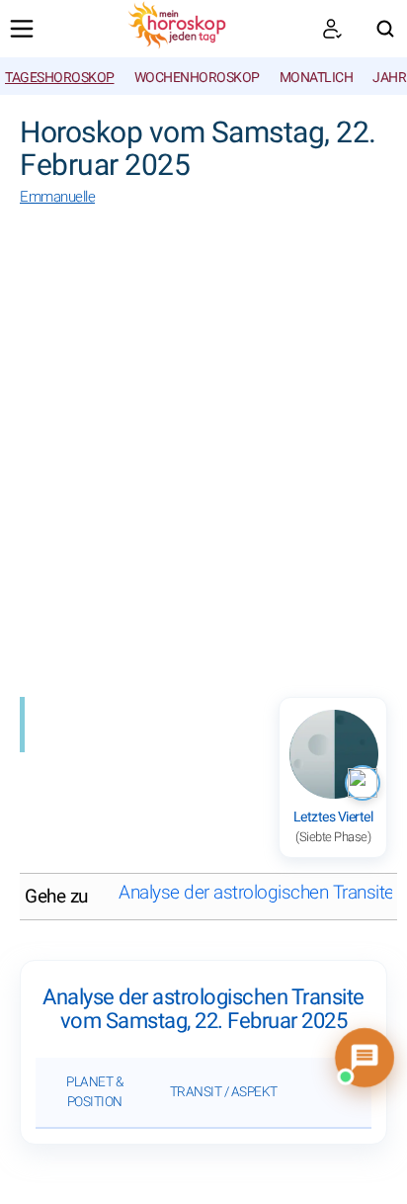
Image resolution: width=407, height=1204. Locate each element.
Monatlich (317, 77)
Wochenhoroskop (197, 77)
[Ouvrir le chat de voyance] (365, 1058)
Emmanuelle (57, 197)
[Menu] (22, 29)
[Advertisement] (203, 455)
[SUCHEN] (385, 29)
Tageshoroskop (60, 77)
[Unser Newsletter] (332, 29)
